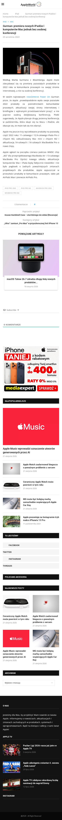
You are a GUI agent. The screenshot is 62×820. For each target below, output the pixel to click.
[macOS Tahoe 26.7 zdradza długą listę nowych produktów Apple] (31, 258)
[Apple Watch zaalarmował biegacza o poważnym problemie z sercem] (11, 469)
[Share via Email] (48, 204)
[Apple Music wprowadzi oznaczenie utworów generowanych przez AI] (31, 426)
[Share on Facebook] (40, 204)
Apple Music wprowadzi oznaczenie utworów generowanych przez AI (29, 450)
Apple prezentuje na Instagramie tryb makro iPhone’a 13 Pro (41, 518)
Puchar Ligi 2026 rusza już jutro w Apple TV (40, 747)
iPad (17, 13)
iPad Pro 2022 (10, 188)
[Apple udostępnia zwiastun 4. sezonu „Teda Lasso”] (11, 767)
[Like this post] (36, 204)
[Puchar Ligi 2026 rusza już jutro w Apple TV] (11, 750)
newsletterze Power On (38, 96)
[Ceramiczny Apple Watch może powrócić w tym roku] (11, 486)
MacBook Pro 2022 (44, 188)
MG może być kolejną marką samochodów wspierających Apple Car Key (39, 502)
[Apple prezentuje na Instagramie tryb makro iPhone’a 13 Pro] (11, 521)
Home (5, 13)
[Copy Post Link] (44, 204)
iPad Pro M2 (26, 188)
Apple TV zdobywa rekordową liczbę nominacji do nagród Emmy (40, 782)
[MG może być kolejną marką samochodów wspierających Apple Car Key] (11, 503)
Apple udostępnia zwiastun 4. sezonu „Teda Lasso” (41, 764)
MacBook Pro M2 (12, 193)
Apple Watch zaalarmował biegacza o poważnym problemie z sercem (40, 466)
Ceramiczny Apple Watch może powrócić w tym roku (38, 483)
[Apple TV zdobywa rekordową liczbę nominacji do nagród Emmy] (11, 784)
